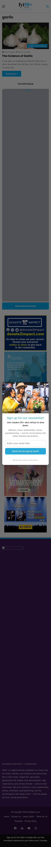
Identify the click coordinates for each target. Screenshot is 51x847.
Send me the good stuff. (25, 451)
